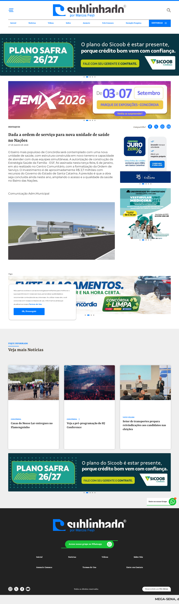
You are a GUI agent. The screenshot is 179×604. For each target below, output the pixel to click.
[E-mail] (169, 126)
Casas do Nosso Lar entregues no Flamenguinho (32, 425)
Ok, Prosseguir (29, 311)
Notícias (32, 23)
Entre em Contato (134, 567)
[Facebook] (150, 126)
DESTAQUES (14, 127)
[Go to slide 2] (87, 76)
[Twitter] (156, 126)
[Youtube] (28, 589)
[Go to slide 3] (90, 76)
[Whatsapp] (162, 126)
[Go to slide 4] (92, 76)
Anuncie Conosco (44, 567)
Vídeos (51, 23)
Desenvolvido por (156, 589)
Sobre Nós (138, 557)
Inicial (13, 23)
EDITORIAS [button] (157, 23)
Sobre (68, 23)
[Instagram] (10, 589)
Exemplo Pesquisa (133, 23)
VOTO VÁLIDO (128, 417)
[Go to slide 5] (94, 76)
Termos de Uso (89, 567)
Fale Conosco (108, 23)
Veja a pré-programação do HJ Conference (86, 425)
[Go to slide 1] (84, 76)
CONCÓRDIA (16, 419)
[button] (89, 544)
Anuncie (86, 23)
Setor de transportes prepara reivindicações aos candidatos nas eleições (144, 425)
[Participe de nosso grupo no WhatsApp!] (161, 502)
